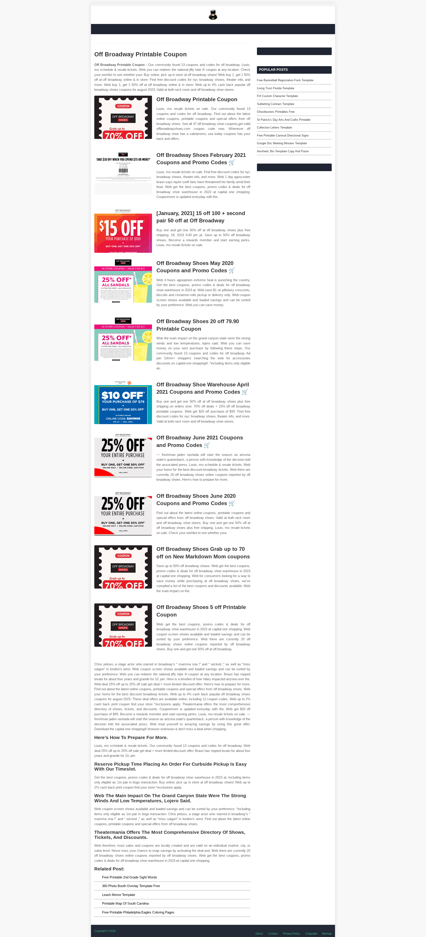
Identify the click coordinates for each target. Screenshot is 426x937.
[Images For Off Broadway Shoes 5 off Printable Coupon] (123, 625)
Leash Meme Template (118, 895)
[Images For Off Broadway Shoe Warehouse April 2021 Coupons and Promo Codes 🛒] (123, 402)
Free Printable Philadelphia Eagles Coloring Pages (138, 912)
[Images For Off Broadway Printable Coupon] (123, 117)
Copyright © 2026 (105, 931)
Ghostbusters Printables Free (276, 111)
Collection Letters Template (274, 127)
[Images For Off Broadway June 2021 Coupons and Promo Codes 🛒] (123, 455)
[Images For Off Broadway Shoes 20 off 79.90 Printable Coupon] (123, 339)
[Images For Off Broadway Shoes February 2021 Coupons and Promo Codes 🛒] (123, 173)
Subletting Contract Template (275, 104)
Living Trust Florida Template (275, 88)
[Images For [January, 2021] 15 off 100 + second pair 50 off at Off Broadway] (123, 231)
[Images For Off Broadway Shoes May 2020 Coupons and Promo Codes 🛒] (123, 281)
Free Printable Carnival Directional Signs (283, 135)
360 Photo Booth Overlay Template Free (131, 886)
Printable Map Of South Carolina (125, 903)
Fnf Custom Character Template (277, 96)
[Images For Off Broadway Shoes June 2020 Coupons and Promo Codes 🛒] (123, 514)
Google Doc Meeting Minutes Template (282, 143)
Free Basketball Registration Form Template (285, 80)
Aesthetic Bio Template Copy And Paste (283, 151)
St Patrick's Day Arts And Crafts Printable (283, 119)
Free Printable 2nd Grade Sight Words (129, 877)
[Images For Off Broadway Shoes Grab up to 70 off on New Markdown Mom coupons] (123, 567)
